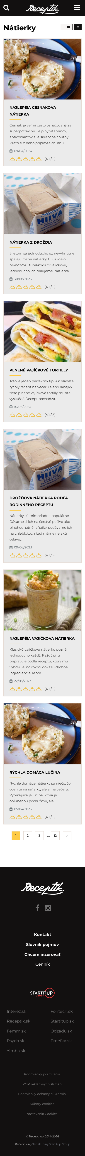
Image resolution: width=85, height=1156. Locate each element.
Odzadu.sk (61, 1031)
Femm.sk (16, 1031)
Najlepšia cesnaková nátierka (33, 110)
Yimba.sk (16, 1050)
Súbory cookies (42, 1104)
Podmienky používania (42, 1074)
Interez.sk (16, 1011)
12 (55, 836)
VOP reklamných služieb (42, 1084)
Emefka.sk (61, 1040)
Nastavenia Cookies (42, 1114)
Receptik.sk (18, 1021)
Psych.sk (15, 1040)
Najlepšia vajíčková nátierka (42, 638)
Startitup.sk (62, 1021)
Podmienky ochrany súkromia (42, 1094)
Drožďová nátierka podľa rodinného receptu (39, 501)
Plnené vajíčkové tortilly (39, 370)
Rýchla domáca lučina (35, 772)
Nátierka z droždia (31, 242)
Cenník (42, 964)
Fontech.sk (62, 1011)
